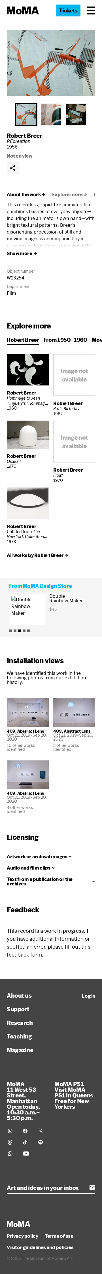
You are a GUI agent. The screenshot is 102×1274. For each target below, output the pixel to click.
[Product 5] (28, 630)
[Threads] (12, 1142)
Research (20, 1022)
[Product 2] (15, 630)
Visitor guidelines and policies (40, 1247)
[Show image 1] (26, 114)
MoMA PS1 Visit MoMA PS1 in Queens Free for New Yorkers (73, 1095)
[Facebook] (27, 1130)
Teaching (19, 1036)
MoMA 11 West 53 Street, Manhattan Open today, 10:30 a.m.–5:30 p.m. (23, 1100)
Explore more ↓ (69, 194)
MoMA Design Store (47, 586)
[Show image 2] (51, 114)
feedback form (24, 954)
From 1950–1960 (65, 340)
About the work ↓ (26, 194)
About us (19, 995)
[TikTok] (27, 1142)
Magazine (20, 1049)
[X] (42, 1130)
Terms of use (59, 1236)
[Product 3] (19, 630)
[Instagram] (12, 1130)
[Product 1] (10, 630)
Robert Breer (24, 135)
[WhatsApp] (12, 1153)
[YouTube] (27, 1153)
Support (18, 1009)
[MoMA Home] (23, 10)
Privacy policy (22, 1236)
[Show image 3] (76, 114)
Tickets (68, 10)
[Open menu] (91, 10)
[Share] (13, 168)
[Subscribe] (92, 1187)
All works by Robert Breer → (37, 555)
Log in (88, 996)
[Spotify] (42, 1142)
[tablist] (51, 114)
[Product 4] (24, 630)
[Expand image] (51, 63)
